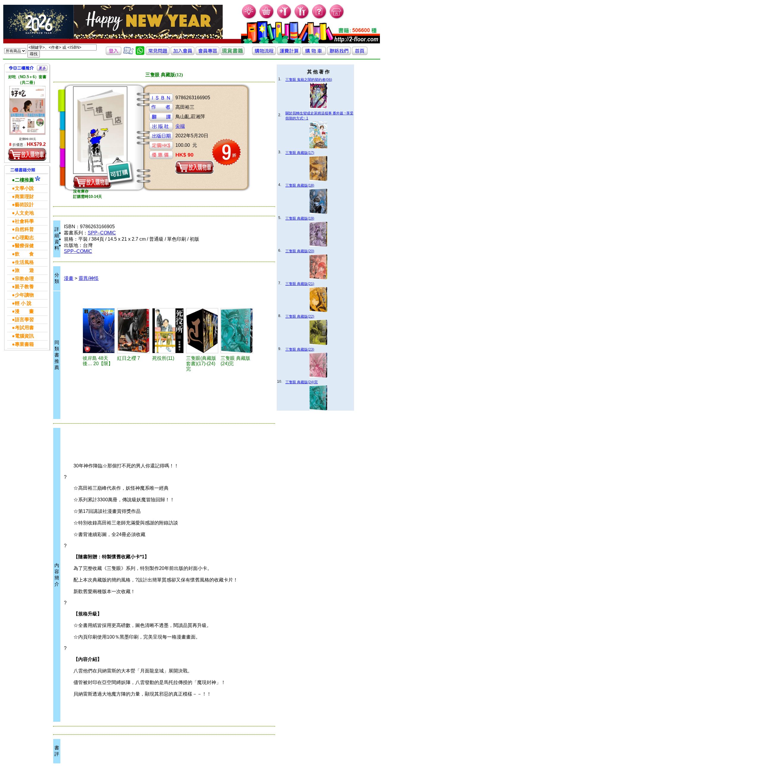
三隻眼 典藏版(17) (299, 153)
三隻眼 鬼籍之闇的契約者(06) (308, 80)
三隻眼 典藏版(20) (299, 251)
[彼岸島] (99, 330)
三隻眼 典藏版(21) (299, 284)
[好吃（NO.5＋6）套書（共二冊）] (27, 110)
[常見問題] (319, 18)
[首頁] (337, 18)
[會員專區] (207, 53)
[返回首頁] (359, 53)
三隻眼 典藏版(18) (299, 185)
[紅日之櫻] (133, 330)
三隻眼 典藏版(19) (299, 218)
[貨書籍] (232, 53)
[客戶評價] (128, 53)
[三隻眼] (237, 330)
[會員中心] (302, 18)
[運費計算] (289, 53)
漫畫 (68, 278)
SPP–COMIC (102, 232)
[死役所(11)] (168, 330)
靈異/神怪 (88, 278)
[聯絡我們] (339, 53)
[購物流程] (264, 53)
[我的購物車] (267, 18)
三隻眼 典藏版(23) (299, 349)
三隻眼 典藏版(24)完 (301, 382)
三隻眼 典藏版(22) (299, 316)
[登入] (113, 53)
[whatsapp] (140, 53)
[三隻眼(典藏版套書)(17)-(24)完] (202, 330)
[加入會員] (284, 18)
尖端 (180, 126)
